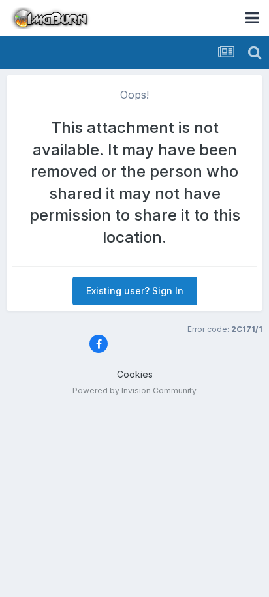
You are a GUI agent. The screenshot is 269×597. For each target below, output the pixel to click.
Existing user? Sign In (134, 290)
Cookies (135, 374)
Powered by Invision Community (134, 390)
